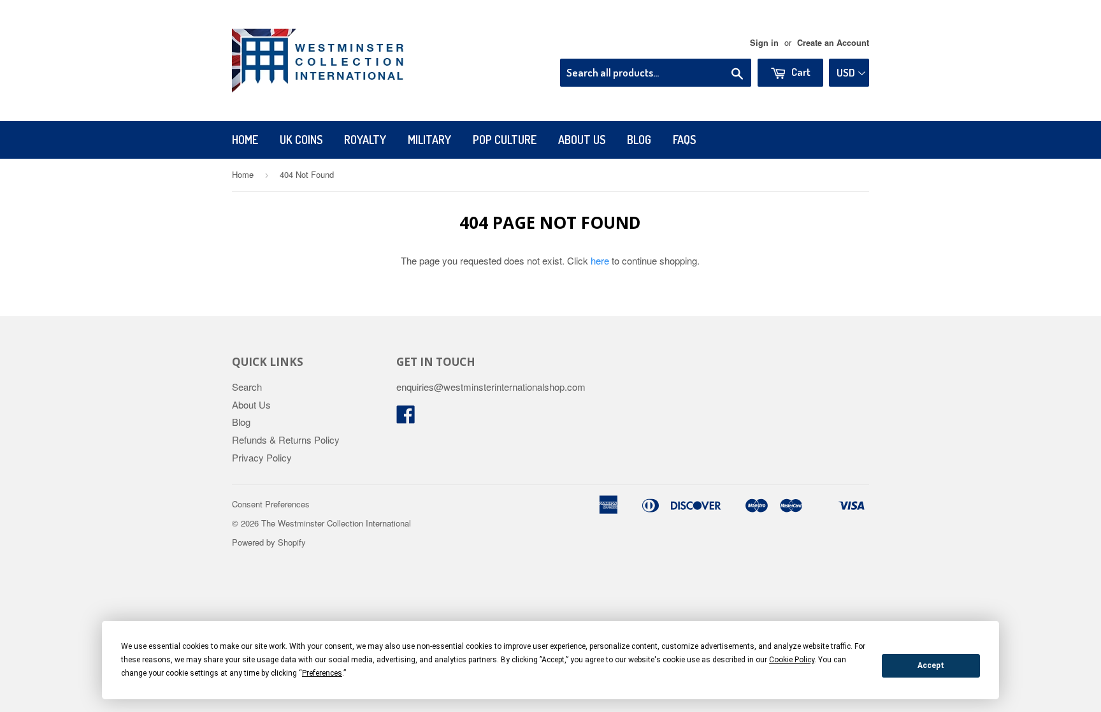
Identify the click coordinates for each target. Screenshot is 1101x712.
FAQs (684, 140)
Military (429, 140)
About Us (581, 140)
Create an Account (833, 42)
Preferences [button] (322, 673)
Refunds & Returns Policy (286, 439)
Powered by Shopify (269, 542)
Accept (931, 665)
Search (247, 386)
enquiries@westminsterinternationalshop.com (491, 386)
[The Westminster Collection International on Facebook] (405, 418)
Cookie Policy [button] (791, 659)
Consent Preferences (271, 504)
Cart (799, 71)
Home (245, 140)
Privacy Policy (262, 457)
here (600, 260)
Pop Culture (504, 140)
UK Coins (301, 140)
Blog (639, 140)
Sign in (764, 42)
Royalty (365, 140)
